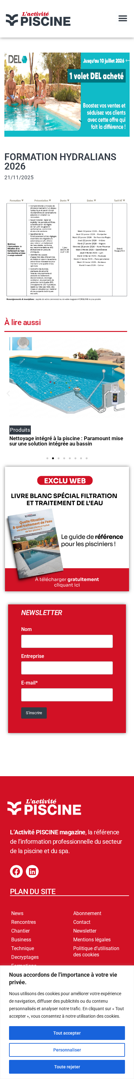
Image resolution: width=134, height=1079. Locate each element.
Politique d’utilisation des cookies (96, 951)
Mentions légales (92, 940)
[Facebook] (16, 871)
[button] (123, 18)
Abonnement (87, 913)
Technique (22, 948)
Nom (26, 629)
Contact (81, 922)
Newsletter (84, 931)
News (17, 913)
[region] (67, 1022)
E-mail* (29, 682)
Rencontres (23, 922)
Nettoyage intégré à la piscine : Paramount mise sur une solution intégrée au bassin (66, 441)
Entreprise (32, 656)
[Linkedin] (32, 871)
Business (21, 940)
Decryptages (25, 957)
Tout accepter (67, 1033)
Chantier (20, 931)
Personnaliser (67, 1049)
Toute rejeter (67, 1066)
